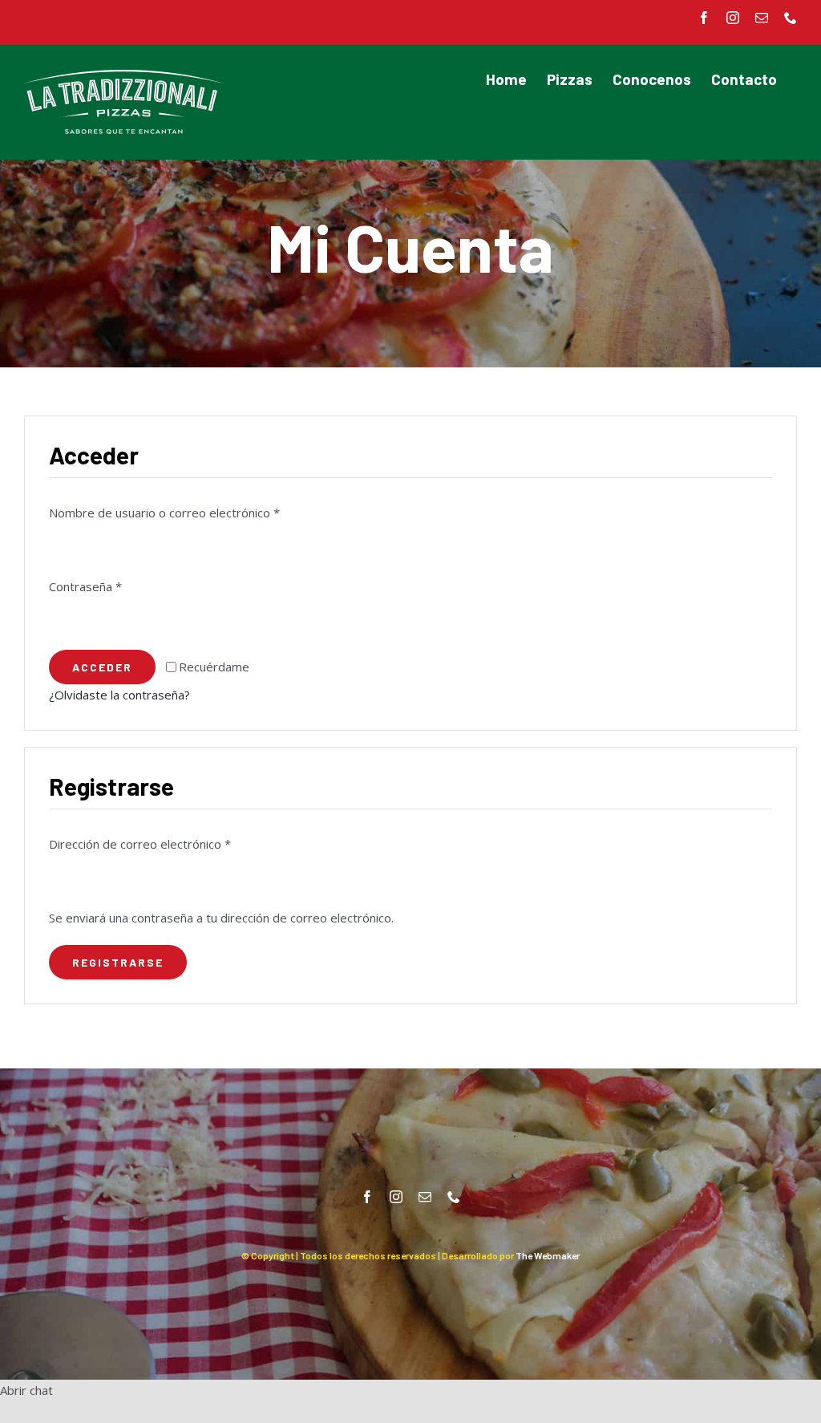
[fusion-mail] (425, 1196)
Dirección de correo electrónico (140, 844)
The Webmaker (548, 1255)
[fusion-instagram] (396, 1196)
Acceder (102, 667)
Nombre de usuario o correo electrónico (164, 513)
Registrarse (118, 962)
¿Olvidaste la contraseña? (119, 695)
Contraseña (85, 586)
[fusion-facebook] (367, 1196)
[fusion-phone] (453, 1196)
